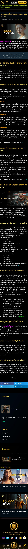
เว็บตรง (16, 377)
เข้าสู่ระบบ (3, 548)
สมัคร (24, 548)
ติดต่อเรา (20, 548)
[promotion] (8, 545)
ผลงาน (3, 421)
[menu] (7, 2)
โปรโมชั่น (8, 548)
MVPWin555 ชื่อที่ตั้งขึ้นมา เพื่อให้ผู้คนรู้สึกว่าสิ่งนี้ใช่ (14, 486)
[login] (3, 545)
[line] (20, 545)
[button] (7, 383)
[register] (24, 545)
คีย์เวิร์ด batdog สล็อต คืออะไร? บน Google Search (14, 511)
